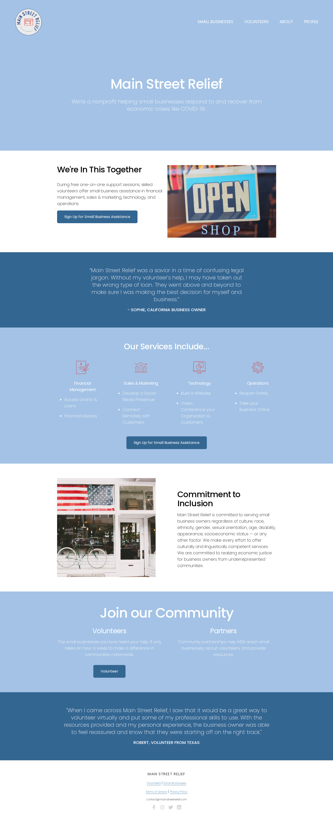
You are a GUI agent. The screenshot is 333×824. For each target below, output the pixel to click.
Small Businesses (215, 21)
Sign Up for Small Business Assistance (97, 216)
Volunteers (256, 21)
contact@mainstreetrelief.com (166, 799)
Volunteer (109, 671)
